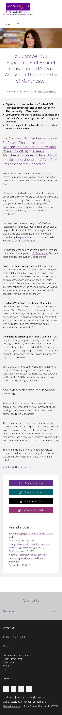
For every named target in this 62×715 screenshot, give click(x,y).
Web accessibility (11, 701)
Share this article (34, 483)
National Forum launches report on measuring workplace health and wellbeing (28, 558)
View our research (34, 510)
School (52, 91)
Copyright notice (35, 697)
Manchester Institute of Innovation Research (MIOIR (29, 148)
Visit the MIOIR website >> (17, 467)
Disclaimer (8, 697)
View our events (33, 501)
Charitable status (11, 706)
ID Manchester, (40, 253)
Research (43, 91)
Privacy (20, 697)
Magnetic (21, 237)
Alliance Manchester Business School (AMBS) (30, 153)
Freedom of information (35, 701)
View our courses (34, 492)
